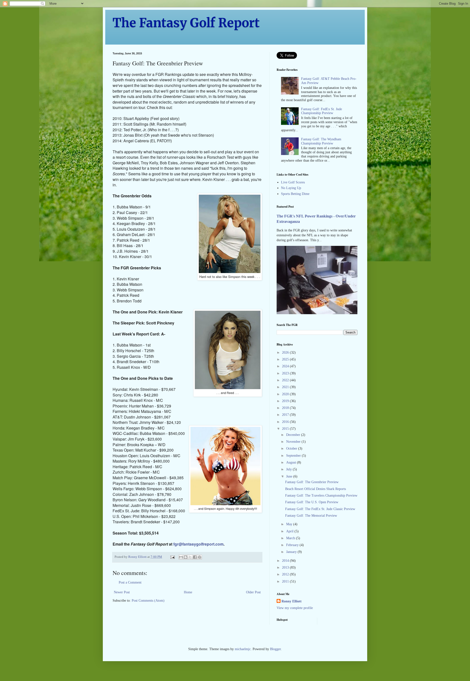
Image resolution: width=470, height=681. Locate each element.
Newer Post (122, 592)
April (290, 531)
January (292, 552)
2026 (286, 352)
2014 (286, 560)
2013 (286, 567)
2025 (286, 359)
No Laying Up (291, 188)
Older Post (253, 592)
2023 (286, 373)
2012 (286, 574)
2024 (286, 366)
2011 (286, 581)
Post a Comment (130, 582)
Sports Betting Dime (295, 194)
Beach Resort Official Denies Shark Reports (315, 489)
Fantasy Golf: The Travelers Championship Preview (321, 495)
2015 (286, 428)
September (294, 455)
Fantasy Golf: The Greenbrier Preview (312, 482)
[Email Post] (172, 557)
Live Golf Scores (293, 182)
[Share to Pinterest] (199, 557)
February (293, 545)
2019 (286, 401)
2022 (286, 380)
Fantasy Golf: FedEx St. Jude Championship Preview (321, 111)
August (291, 462)
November (294, 441)
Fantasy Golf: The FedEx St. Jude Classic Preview (320, 509)
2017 (286, 415)
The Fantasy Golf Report (186, 23)
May (289, 524)
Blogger (275, 649)
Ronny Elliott (292, 601)
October (292, 448)
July (289, 469)
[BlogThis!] (185, 557)
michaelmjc (243, 649)
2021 (286, 387)
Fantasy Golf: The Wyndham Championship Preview (321, 141)
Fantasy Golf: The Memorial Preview (311, 515)
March (291, 538)
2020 (286, 394)
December (293, 435)
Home (188, 592)
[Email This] (180, 557)
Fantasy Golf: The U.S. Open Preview (311, 502)
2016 (286, 422)
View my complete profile (295, 608)
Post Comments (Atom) (148, 600)
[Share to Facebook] (194, 557)
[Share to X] (190, 557)
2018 (286, 408)
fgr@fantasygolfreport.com (198, 544)
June (289, 476)
